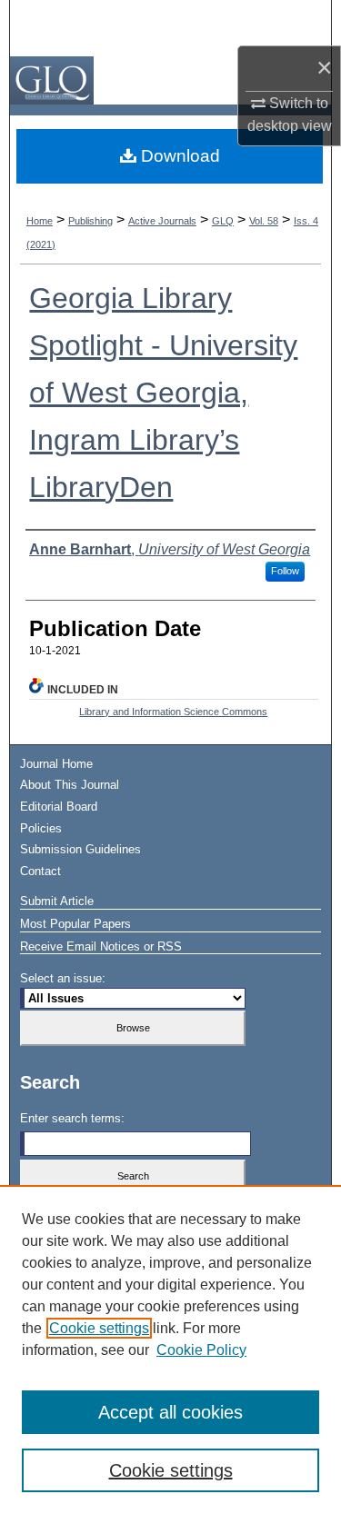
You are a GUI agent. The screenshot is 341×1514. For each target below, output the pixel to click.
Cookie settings (99, 1328)
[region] (170, 1349)
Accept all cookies (170, 1412)
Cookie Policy (201, 1350)
